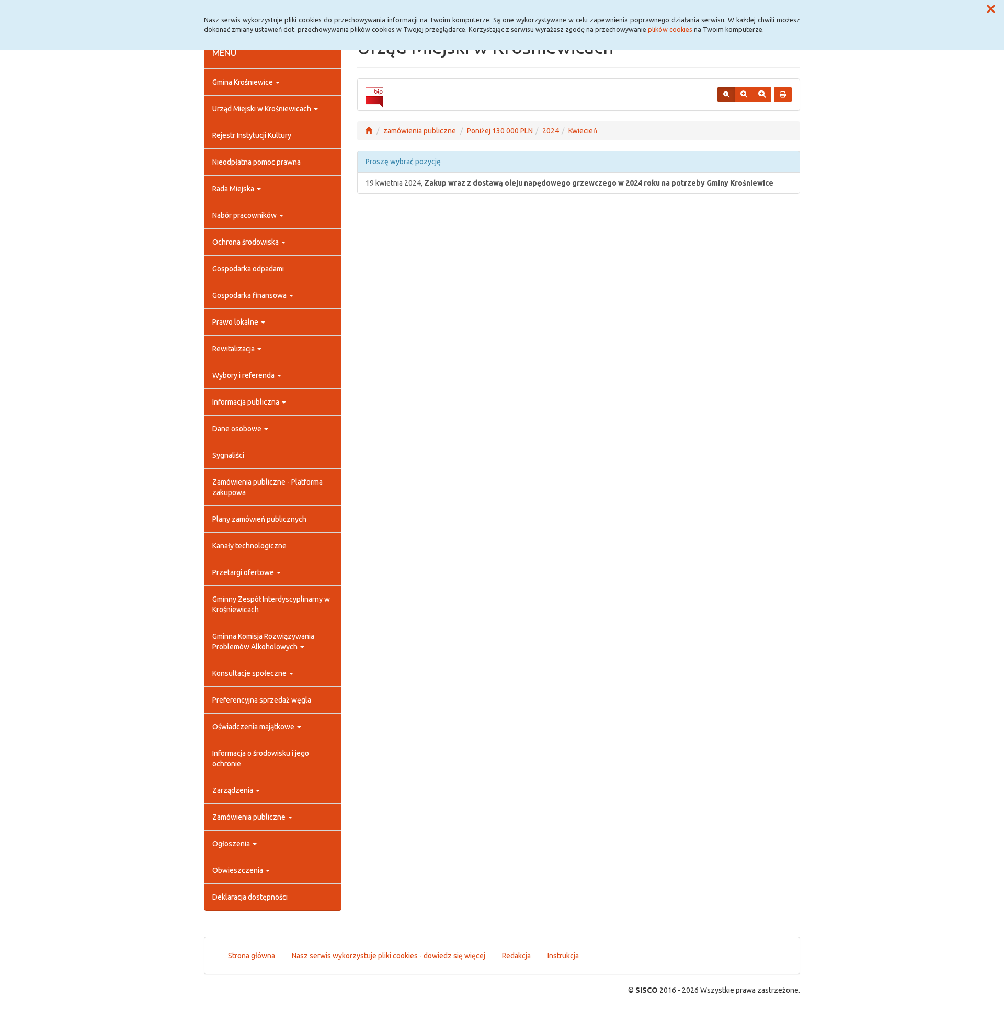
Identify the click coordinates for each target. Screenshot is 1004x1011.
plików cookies (670, 29)
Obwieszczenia (238, 870)
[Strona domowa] (368, 131)
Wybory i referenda (244, 375)
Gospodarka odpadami (248, 269)
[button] (991, 9)
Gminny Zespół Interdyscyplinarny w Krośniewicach (271, 604)
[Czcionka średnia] (744, 94)
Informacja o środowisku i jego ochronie (260, 758)
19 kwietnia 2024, (569, 183)
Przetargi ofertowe (244, 572)
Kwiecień (582, 131)
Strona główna (251, 955)
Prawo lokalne (236, 322)
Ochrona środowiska (246, 242)
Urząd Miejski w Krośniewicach (262, 109)
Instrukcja (563, 955)
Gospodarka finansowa (250, 295)
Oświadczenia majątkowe (254, 726)
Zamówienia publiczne (249, 817)
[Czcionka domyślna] (726, 94)
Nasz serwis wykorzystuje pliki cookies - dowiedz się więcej (388, 955)
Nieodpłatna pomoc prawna (256, 162)
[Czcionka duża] (761, 94)
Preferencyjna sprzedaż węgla (261, 700)
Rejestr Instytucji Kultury (251, 135)
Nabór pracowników (245, 215)
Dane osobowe (237, 428)
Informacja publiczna (246, 402)
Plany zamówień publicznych (259, 519)
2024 (550, 131)
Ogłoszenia (232, 844)
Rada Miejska (234, 189)
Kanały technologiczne (249, 546)
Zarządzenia (233, 790)
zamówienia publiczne (419, 131)
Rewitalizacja (234, 348)
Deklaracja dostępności (250, 897)
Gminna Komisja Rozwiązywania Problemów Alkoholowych (263, 641)
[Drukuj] (783, 94)
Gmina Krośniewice (243, 82)
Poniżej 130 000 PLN (500, 131)
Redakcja (516, 955)
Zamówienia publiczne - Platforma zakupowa (267, 487)
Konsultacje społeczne (250, 673)
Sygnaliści (228, 455)
